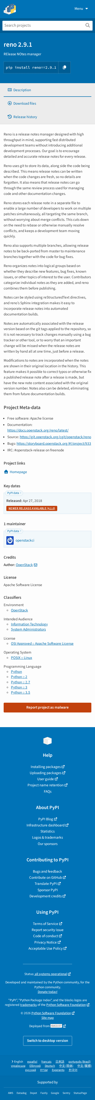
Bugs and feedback (47, 871)
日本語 (60, 1062)
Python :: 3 (19, 687)
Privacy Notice (45, 942)
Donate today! (47, 991)
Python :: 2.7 (20, 682)
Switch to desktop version (47, 1040)
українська (18, 1066)
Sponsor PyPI (48, 890)
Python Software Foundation (66, 1004)
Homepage (18, 472)
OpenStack (24, 564)
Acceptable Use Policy (45, 948)
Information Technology (29, 624)
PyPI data (13, 493)
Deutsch (50, 1066)
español (32, 1062)
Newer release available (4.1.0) (32, 508)
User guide (45, 779)
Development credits (45, 896)
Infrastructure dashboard (46, 825)
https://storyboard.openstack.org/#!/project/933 (54, 443)
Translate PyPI (46, 883)
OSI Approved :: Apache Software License (42, 643)
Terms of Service (45, 923)
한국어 (73, 1070)
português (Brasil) (79, 1062)
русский (30, 1070)
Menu (79, 8)
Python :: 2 (19, 676)
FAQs (47, 791)
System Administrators (28, 629)
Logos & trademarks (47, 837)
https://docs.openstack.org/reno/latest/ (37, 430)
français (46, 1062)
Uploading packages (45, 773)
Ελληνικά (35, 1066)
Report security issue (48, 930)
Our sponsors (47, 843)
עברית (44, 1070)
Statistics (47, 831)
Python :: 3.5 (20, 692)
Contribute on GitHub (45, 877)
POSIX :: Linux (21, 657)
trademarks (28, 1004)
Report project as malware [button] (47, 707)
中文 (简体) (66, 1066)
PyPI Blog (45, 819)
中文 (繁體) (84, 1066)
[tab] (47, 90)
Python (16, 671)
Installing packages (46, 766)
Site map (47, 1017)
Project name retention (46, 785)
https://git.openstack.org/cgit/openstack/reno (55, 437)
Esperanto (58, 1070)
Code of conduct (45, 936)
